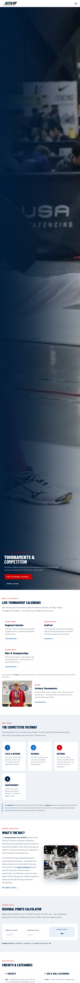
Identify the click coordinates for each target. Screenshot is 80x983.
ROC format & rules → (10, 887)
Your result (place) (33, 930)
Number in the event (11, 930)
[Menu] (76, 3)
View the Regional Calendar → (18, 577)
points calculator (23, 867)
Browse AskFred (13, 584)
